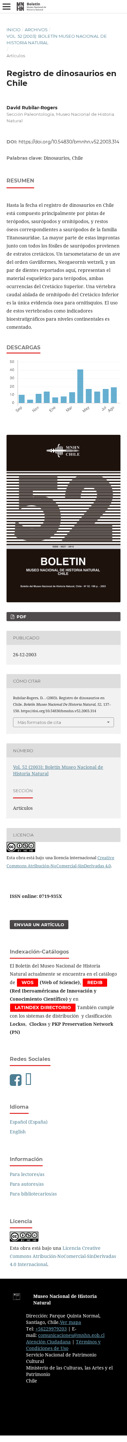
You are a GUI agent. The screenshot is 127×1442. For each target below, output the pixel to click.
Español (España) (29, 1122)
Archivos (36, 29)
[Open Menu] (6, 6)
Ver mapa (70, 1322)
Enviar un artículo (39, 924)
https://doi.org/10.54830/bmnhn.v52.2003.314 (69, 142)
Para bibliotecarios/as (33, 1194)
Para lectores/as (27, 1174)
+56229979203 (51, 1329)
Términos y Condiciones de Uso (63, 1345)
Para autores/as (27, 1184)
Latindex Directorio (43, 1007)
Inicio (14, 29)
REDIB (95, 982)
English (18, 1131)
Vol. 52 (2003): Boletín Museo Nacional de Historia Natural (57, 39)
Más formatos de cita (39, 722)
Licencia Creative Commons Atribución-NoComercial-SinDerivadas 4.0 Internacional (63, 1256)
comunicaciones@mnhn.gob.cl (71, 1335)
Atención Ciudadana (48, 1342)
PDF (20, 616)
